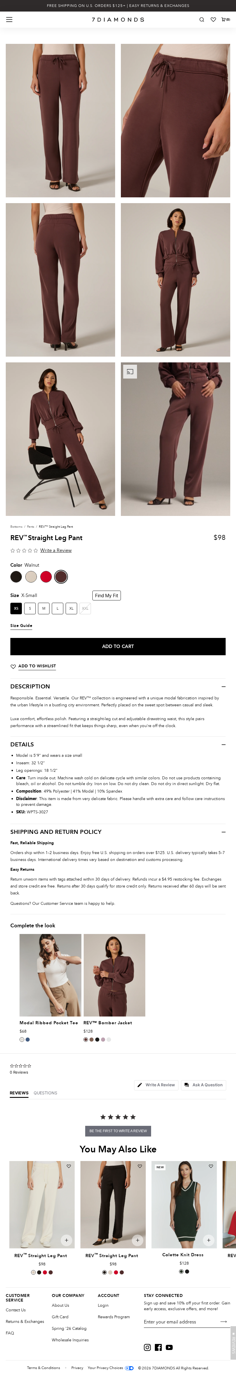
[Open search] (201, 19)
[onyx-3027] (16, 577)
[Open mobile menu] (9, 19)
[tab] (156, 1085)
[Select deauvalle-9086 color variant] (103, 1039)
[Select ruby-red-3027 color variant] (45, 1272)
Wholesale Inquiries (70, 1340)
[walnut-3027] (61, 577)
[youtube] (169, 1347)
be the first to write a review (118, 1131)
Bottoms (16, 526)
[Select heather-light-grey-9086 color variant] (108, 1039)
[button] (233, 1343)
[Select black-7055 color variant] (187, 1271)
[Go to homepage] (118, 20)
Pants (30, 526)
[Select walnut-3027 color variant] (50, 1272)
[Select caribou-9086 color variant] (91, 1039)
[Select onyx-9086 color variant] (97, 1039)
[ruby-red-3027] (46, 577)
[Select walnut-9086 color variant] (85, 1039)
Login (103, 1305)
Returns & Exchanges (25, 1321)
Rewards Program (114, 1317)
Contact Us (16, 1310)
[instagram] (147, 1347)
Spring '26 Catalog (69, 1328)
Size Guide (21, 626)
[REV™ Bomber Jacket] (114, 975)
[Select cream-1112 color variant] (22, 1039)
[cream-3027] (31, 577)
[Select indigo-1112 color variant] (27, 1039)
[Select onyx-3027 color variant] (39, 1272)
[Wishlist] (213, 19)
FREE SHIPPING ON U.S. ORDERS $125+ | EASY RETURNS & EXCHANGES (118, 5)
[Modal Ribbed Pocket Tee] (50, 975)
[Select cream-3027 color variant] (33, 1272)
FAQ (10, 1333)
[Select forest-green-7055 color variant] (181, 1271)
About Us (60, 1305)
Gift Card (60, 1317)
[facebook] (158, 1347)
